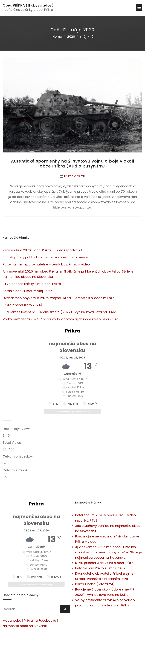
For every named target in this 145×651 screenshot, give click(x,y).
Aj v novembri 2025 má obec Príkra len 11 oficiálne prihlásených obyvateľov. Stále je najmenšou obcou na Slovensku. (108, 552)
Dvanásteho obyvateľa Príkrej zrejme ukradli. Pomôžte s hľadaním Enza (59, 298)
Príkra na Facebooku (40, 620)
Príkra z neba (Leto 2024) (22, 305)
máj (83, 36)
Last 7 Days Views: (17, 429)
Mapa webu (12, 620)
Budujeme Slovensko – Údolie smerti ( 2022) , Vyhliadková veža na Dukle (59, 312)
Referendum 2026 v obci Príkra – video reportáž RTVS (44, 250)
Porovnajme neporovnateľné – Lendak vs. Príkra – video (46, 264)
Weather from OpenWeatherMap (72, 411)
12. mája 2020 (74, 176)
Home (57, 36)
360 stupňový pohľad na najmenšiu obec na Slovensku (46, 257)
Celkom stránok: (16, 470)
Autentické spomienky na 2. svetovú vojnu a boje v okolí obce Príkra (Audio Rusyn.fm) (72, 163)
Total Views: (12, 442)
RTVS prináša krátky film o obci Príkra (32, 284)
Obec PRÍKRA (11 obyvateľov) (28, 5)
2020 (71, 36)
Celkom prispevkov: (18, 456)
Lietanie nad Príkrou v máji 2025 (27, 291)
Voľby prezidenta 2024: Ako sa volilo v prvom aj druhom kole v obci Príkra (60, 319)
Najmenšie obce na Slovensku (26, 626)
